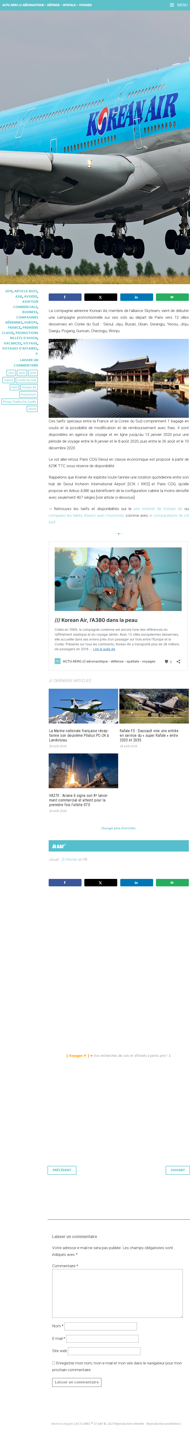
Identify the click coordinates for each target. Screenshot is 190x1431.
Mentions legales (62, 1423)
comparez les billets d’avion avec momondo (86, 515)
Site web (59, 1350)
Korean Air (29, 387)
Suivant (178, 1170)
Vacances (12, 343)
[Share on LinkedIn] (136, 297)
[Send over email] (172, 297)
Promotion (28, 394)
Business (29, 312)
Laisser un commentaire (26, 362)
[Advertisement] (120, 936)
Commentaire (65, 1266)
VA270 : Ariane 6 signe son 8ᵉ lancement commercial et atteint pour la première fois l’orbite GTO (78, 800)
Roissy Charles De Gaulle (19, 402)
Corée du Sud (26, 380)
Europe (30, 322)
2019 (9, 291)
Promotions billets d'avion (24, 335)
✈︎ (36, 354)
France (14, 328)
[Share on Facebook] (65, 297)
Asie (18, 296)
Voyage (30, 343)
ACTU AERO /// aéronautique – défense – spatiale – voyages (47, 5)
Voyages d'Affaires (19, 348)
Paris (14, 387)
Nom (57, 1326)
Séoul (32, 409)
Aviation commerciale (25, 304)
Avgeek (30, 296)
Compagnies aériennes (21, 320)
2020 (22, 373)
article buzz (25, 291)
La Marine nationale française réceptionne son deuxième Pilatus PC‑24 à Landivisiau (79, 735)
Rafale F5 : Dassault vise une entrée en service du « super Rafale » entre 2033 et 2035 (149, 735)
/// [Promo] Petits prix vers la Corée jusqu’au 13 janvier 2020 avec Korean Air (89, 91)
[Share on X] (100, 297)
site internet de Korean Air (157, 508)
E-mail (58, 1338)
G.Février (69, 859)
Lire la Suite (21, 125)
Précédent (62, 1170)
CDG (11, 373)
